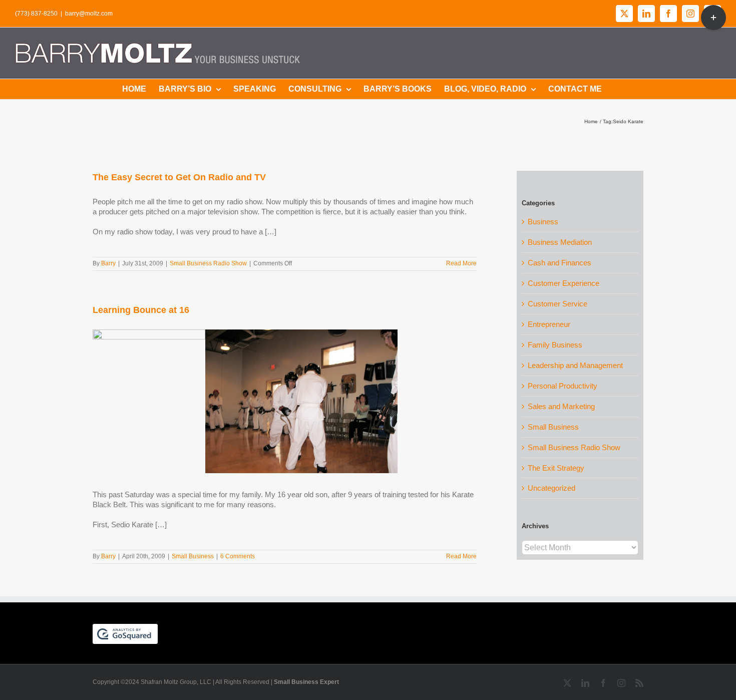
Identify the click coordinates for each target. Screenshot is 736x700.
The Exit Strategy (556, 468)
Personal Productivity (562, 386)
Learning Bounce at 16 (141, 310)
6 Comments (237, 556)
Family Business (555, 344)
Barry (108, 263)
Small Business (193, 556)
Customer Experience (563, 283)
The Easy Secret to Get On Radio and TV (179, 177)
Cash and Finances (559, 262)
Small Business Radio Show (208, 263)
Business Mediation (560, 242)
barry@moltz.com (89, 13)
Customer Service (557, 303)
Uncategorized (551, 488)
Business (543, 221)
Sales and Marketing (561, 406)
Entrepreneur (549, 324)
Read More (461, 263)
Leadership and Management (575, 365)
